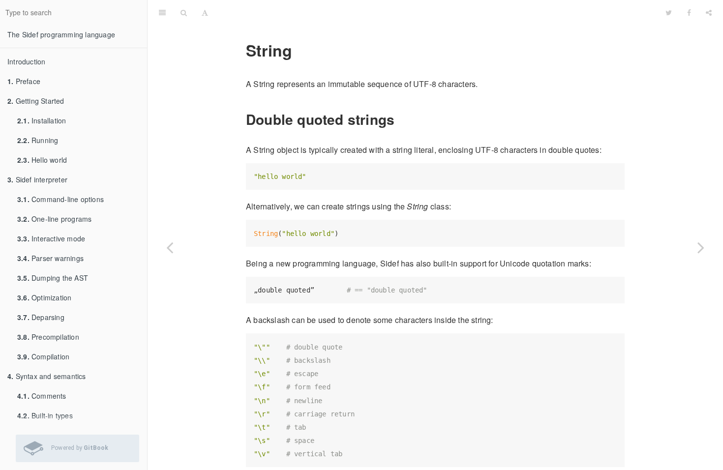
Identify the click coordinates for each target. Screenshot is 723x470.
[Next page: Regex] (701, 247)
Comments (41, 396)
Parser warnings (50, 258)
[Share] (708, 12)
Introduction (26, 61)
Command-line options (60, 199)
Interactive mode (51, 238)
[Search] (183, 12)
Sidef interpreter (37, 179)
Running (37, 140)
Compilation (43, 356)
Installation (41, 120)
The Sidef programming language (61, 34)
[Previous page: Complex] (170, 247)
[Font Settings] (204, 12)
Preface (23, 81)
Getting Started (35, 101)
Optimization (44, 297)
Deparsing (40, 317)
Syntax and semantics (46, 376)
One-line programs (54, 219)
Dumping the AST (52, 278)
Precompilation (48, 337)
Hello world (42, 160)
